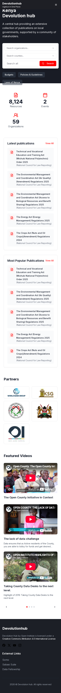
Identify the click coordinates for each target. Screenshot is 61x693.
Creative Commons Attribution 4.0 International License (29, 638)
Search (50, 63)
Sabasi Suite (9, 664)
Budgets (9, 74)
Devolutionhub (15, 628)
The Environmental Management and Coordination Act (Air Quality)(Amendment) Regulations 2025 (33, 178)
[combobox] (30, 48)
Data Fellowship (11, 669)
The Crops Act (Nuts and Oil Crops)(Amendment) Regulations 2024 (33, 236)
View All (49, 143)
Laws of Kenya (12, 82)
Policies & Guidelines (31, 74)
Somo (5, 659)
